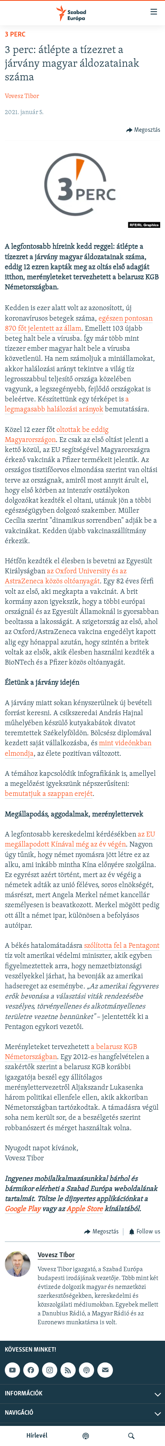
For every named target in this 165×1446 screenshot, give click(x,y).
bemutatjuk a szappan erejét (49, 794)
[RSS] (68, 1370)
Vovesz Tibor (22, 96)
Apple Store (84, 1209)
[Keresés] (131, 1436)
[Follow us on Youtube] (12, 1370)
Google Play (22, 1209)
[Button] (143, 130)
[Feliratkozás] (105, 1370)
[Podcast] (86, 1370)
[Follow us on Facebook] (30, 1370)
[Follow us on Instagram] (49, 1370)
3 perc (15, 35)
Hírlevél (36, 1436)
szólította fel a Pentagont (121, 946)
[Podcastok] (86, 1436)
